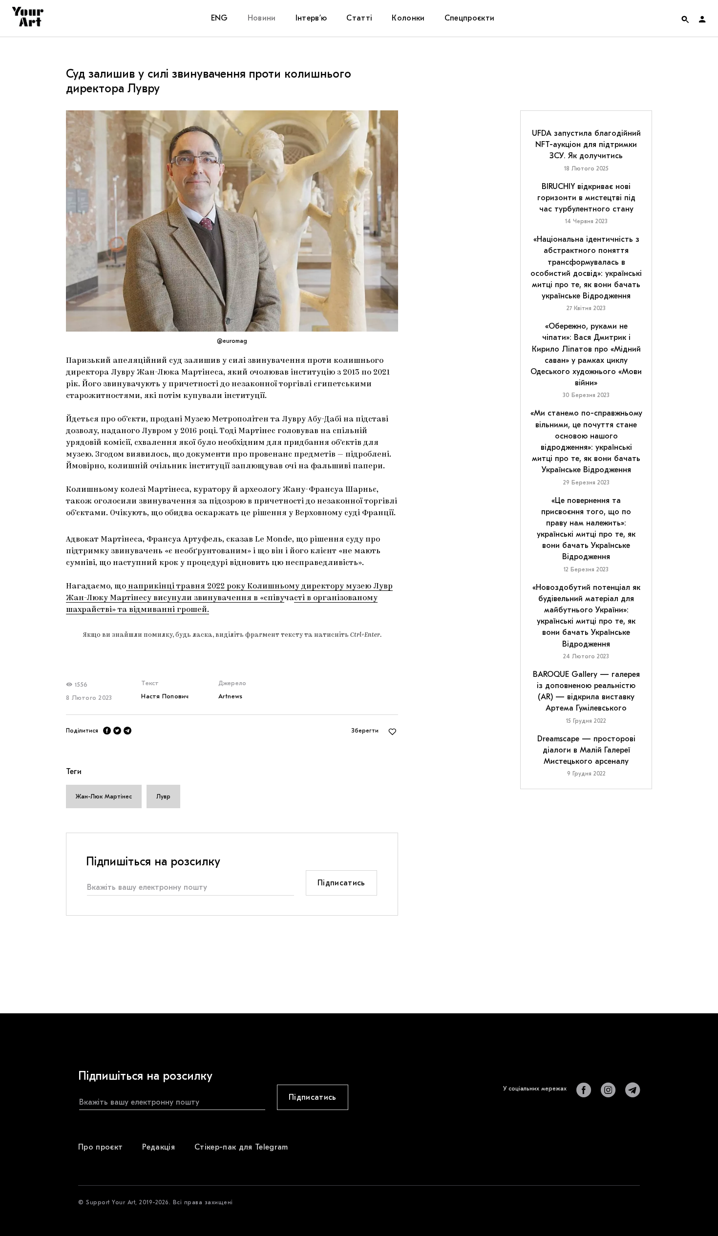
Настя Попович (165, 696)
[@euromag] (232, 221)
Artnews (230, 696)
